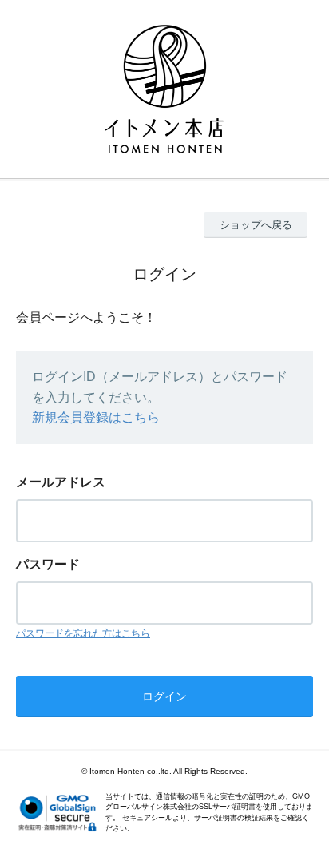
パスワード (48, 564)
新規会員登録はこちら (96, 417)
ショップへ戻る (256, 225)
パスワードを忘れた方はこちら (83, 633)
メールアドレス (60, 482)
